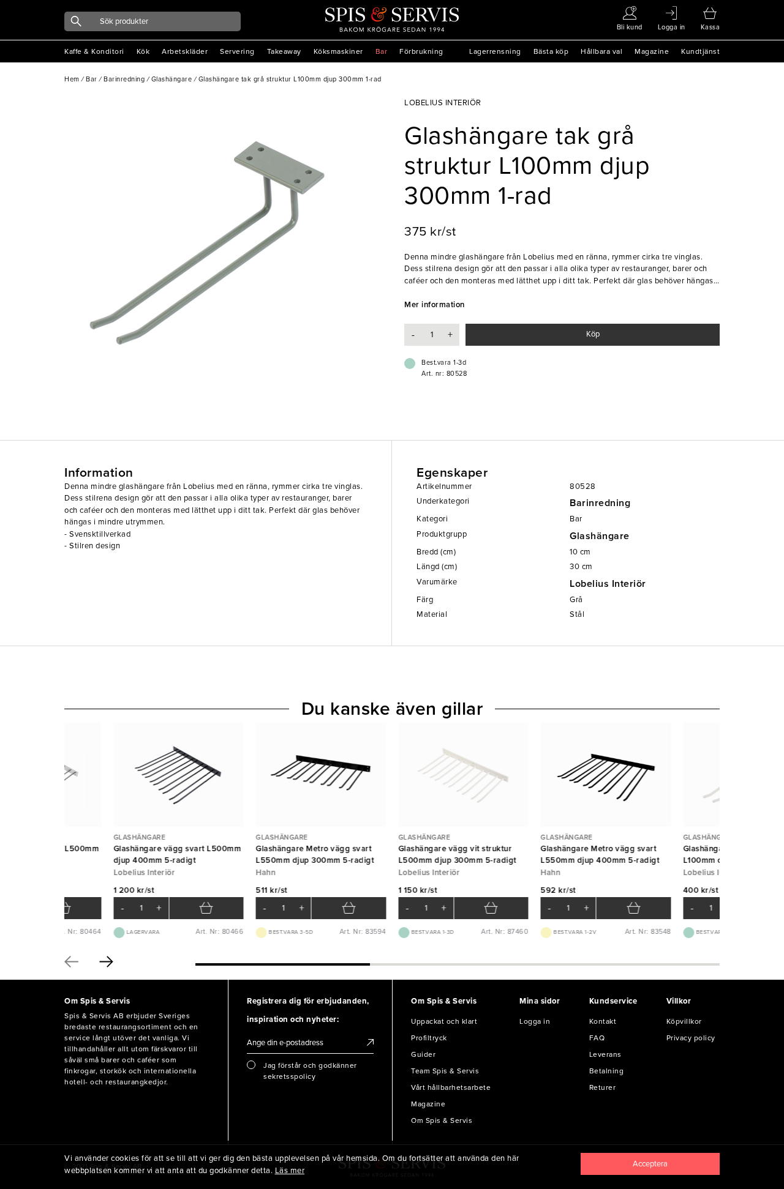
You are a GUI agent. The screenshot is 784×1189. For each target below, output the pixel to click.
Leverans (605, 1054)
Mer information (434, 305)
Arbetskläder (185, 51)
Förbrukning (421, 51)
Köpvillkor (684, 1021)
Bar (381, 51)
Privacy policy (690, 1038)
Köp (593, 334)
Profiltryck (429, 1038)
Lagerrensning (495, 51)
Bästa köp (551, 51)
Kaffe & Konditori (94, 51)
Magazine (652, 51)
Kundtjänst (700, 51)
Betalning (606, 1071)
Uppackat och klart (444, 1021)
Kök (143, 51)
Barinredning (600, 503)
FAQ (597, 1038)
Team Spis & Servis (445, 1071)
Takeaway (284, 51)
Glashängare (600, 536)
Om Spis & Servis (441, 1120)
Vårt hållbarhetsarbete (451, 1087)
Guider (423, 1054)
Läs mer (290, 1171)
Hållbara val (601, 51)
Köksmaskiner (338, 51)
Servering (237, 51)
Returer (602, 1087)
